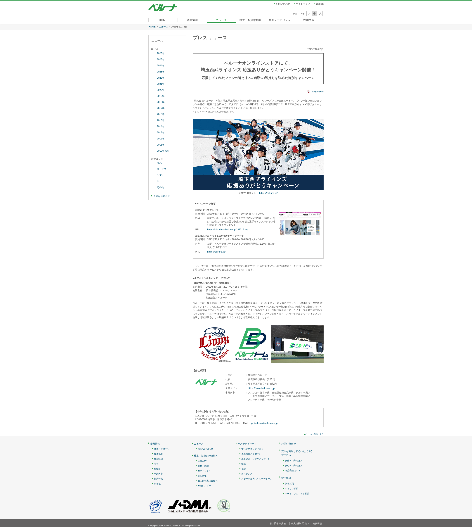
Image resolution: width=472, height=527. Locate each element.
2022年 (160, 77)
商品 (159, 163)
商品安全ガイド (293, 470)
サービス (161, 169)
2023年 (160, 71)
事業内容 (158, 474)
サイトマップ (303, 3)
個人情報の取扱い (300, 523)
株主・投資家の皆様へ (206, 456)
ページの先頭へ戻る (314, 434)
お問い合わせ (283, 3)
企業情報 (192, 20)
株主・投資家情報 (251, 20)
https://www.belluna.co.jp (261, 388)
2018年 (160, 102)
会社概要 (158, 454)
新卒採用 (289, 484)
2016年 (160, 114)
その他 (160, 187)
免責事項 (317, 523)
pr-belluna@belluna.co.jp (264, 423)
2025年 (160, 59)
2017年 (160, 108)
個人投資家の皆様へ (208, 481)
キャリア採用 (291, 489)
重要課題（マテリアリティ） (255, 459)
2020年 (160, 90)
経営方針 (202, 461)
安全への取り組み (294, 460)
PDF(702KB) (317, 91)
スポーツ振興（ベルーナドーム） (258, 479)
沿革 (156, 464)
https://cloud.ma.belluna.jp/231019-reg (227, 229)
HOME (163, 20)
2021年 (160, 83)
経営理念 (158, 459)
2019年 (160, 96)
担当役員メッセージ (251, 454)
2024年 (160, 65)
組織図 (157, 469)
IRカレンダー (204, 486)
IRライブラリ (204, 471)
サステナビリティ (280, 20)
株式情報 (202, 476)
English (320, 3)
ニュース (221, 20)
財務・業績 (203, 466)
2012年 (160, 138)
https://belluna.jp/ (268, 193)
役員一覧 (158, 479)
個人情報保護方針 (278, 523)
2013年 (160, 132)
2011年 (160, 144)
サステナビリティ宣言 (252, 449)
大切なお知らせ (161, 196)
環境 (243, 464)
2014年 (160, 126)
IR (158, 181)
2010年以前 (163, 150)
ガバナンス (246, 474)
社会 (243, 469)
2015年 (160, 120)
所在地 (157, 484)
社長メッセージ (161, 449)
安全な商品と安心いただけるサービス (297, 453)
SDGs (160, 175)
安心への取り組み (294, 465)
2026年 (160, 53)
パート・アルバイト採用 (297, 494)
